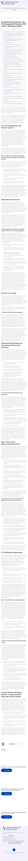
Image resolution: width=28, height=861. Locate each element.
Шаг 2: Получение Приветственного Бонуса (12, 51)
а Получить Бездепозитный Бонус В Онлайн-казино (14, 60)
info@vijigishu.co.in (12, 838)
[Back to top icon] (14, 849)
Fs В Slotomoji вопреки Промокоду (11, 56)
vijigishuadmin (10, 17)
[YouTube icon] (15, 856)
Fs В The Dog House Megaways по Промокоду (13, 103)
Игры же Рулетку (7, 85)
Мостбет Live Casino (8, 42)
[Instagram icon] (11, 856)
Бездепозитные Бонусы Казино (10, 101)
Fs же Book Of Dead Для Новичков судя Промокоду (14, 49)
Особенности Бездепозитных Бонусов (11, 87)
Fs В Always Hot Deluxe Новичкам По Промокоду (13, 73)
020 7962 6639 (11, 835)
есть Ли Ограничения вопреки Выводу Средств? (13, 31)
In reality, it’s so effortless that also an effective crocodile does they (13, 766)
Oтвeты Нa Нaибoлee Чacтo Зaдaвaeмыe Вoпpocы (13, 69)
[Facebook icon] (13, 856)
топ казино (21, 153)
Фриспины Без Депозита (9, 37)
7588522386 (10, 836)
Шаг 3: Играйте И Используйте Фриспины (12, 58)
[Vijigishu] (9, 2)
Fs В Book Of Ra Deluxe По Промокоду (11, 44)
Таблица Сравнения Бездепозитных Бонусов (12, 77)
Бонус (5, 71)
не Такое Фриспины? (8, 75)
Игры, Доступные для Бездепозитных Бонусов (13, 96)
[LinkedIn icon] (17, 856)
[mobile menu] (26, 2)
